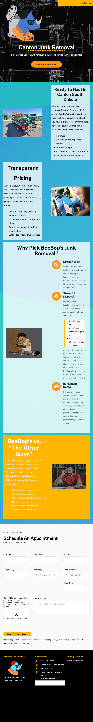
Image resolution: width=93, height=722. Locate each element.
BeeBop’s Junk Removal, (70, 114)
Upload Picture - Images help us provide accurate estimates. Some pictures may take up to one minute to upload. (16, 602)
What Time (68, 583)
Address (38, 570)
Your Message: (40, 599)
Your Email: (69, 554)
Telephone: (8, 570)
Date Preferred (70, 570)
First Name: (9, 554)
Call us (12, 235)
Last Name (39, 554)
